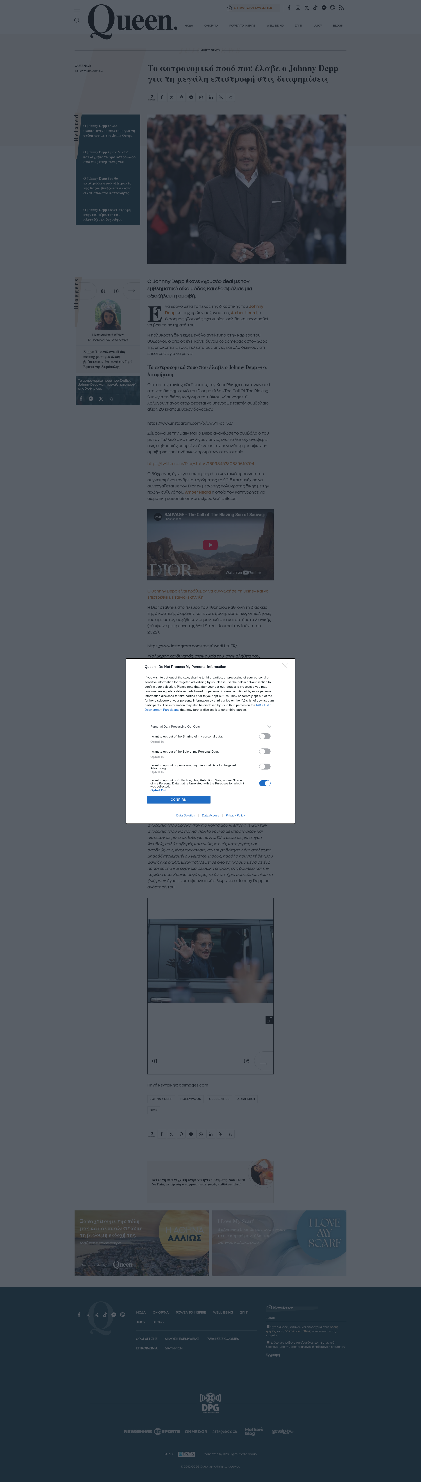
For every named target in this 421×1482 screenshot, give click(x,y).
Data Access (210, 815)
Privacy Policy (235, 815)
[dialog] (210, 741)
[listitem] (210, 726)
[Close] (286, 667)
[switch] (265, 736)
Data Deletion (185, 815)
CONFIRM (179, 799)
